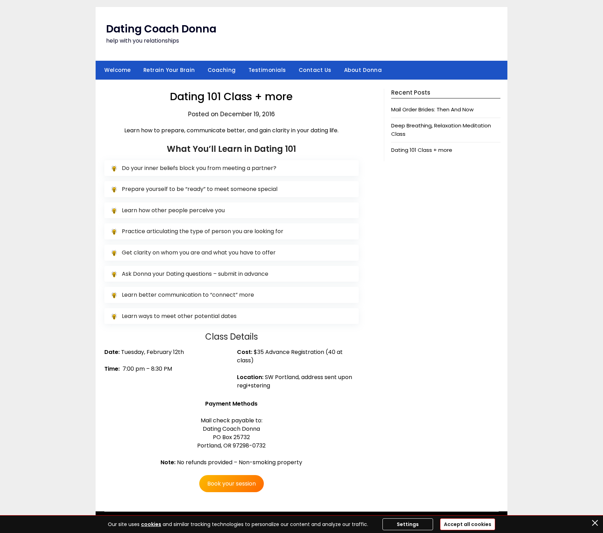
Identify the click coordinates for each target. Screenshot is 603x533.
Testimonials (267, 70)
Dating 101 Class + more (421, 150)
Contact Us (315, 70)
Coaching (222, 70)
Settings (408, 524)
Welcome (117, 70)
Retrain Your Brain (169, 70)
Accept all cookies (467, 524)
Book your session (231, 484)
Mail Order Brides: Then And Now (432, 109)
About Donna (363, 70)
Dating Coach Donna (161, 28)
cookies (151, 524)
